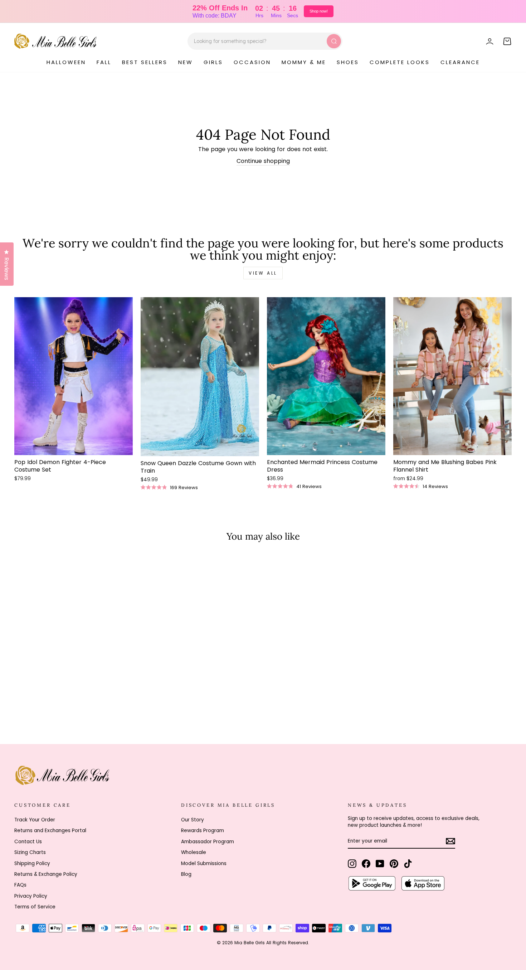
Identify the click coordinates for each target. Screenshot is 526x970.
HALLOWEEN (66, 62)
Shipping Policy (32, 863)
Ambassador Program (207, 841)
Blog (186, 874)
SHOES (348, 62)
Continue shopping (263, 161)
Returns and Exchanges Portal (50, 830)
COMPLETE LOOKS (400, 62)
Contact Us (28, 841)
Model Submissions (204, 863)
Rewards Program (202, 830)
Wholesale (193, 852)
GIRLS (213, 62)
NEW (185, 62)
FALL (104, 62)
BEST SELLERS (144, 62)
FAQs (20, 885)
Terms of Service (34, 906)
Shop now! (319, 11)
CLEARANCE (460, 62)
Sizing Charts (30, 852)
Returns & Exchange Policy (45, 874)
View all (263, 273)
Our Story (192, 819)
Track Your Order (34, 819)
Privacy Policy (30, 896)
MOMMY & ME (304, 62)
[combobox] (264, 41)
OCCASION (252, 62)
